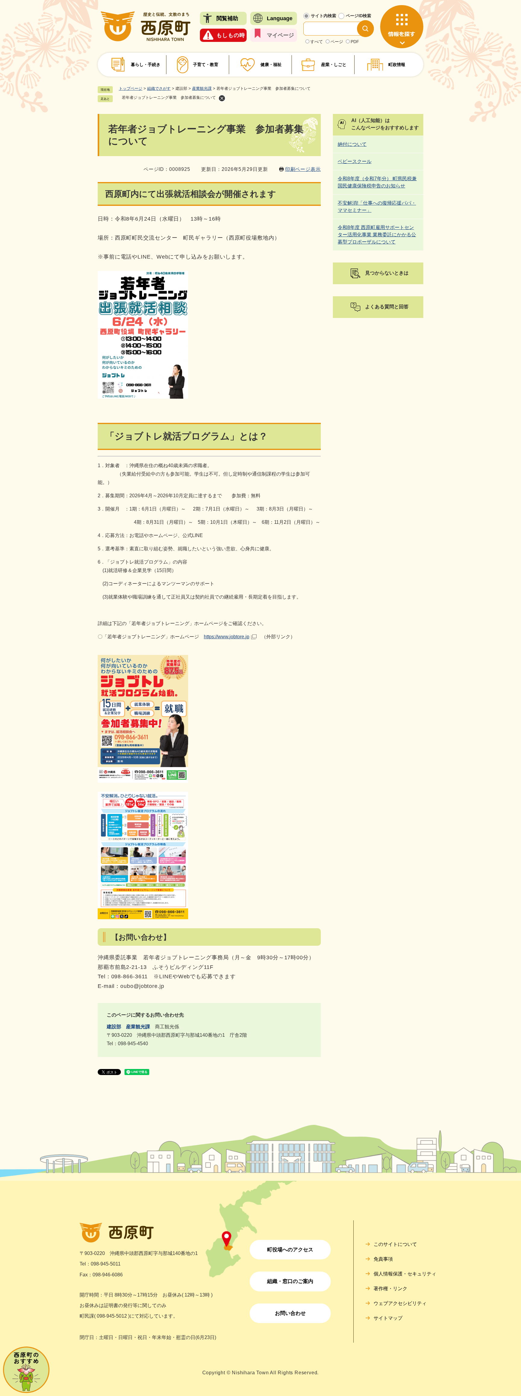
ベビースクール (354, 161)
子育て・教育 (205, 64)
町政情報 (396, 64)
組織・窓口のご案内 (290, 1281)
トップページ (130, 88)
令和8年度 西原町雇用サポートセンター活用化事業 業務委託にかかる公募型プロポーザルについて (377, 234)
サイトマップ (388, 1318)
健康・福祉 (271, 64)
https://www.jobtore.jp (226, 636)
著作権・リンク (390, 1288)
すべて (316, 41)
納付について (352, 144)
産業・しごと (333, 64)
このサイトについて (395, 1244)
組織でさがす (159, 88)
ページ (336, 41)
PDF (355, 41)
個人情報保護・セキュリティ (405, 1273)
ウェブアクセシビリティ (400, 1303)
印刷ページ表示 (303, 169)
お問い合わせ (290, 1313)
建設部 (114, 1026)
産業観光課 (202, 88)
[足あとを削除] (222, 98)
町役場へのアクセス (290, 1250)
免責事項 (383, 1259)
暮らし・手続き (145, 64)
